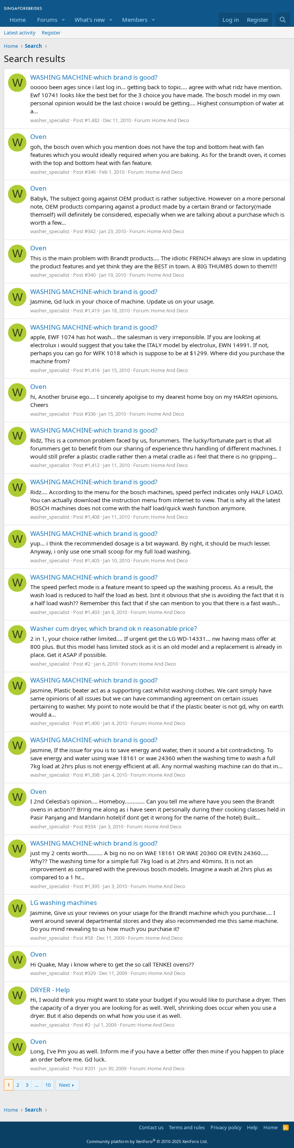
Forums (47, 19)
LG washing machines (63, 902)
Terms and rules (187, 1127)
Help (252, 1127)
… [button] (37, 1084)
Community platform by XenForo (147, 1141)
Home (18, 19)
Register (51, 32)
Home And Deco (170, 120)
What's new (90, 19)
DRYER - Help (50, 989)
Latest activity (20, 32)
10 (48, 1084)
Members (134, 19)
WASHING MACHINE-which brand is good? (93, 77)
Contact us (151, 1127)
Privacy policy (226, 1127)
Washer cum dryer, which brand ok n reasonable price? (113, 628)
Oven (38, 136)
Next (64, 1084)
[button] (63, 20)
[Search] (282, 20)
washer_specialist (50, 120)
